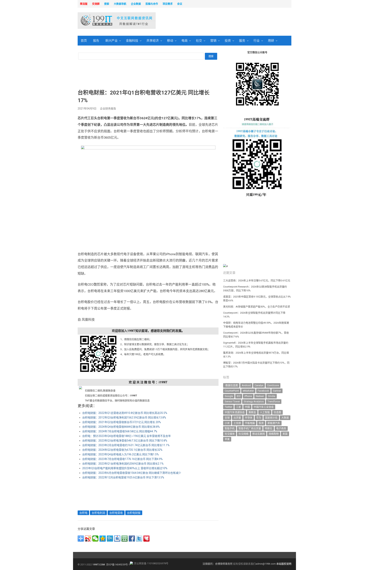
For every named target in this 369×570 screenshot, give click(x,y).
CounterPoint (232, 390)
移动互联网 (258, 433)
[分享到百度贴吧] (117, 538)
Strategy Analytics (254, 401)
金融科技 (132, 40)
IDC (239, 396)
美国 (285, 433)
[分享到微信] (95, 538)
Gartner (277, 390)
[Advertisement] (233, 21)
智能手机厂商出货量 (250, 428)
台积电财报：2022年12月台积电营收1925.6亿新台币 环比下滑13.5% (123, 477)
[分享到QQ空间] (103, 538)
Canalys (259, 385)
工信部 (237, 423)
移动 (170, 40)
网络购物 (274, 433)
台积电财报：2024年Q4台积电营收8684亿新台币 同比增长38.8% (121, 426)
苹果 (227, 439)
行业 (256, 40)
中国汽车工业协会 (264, 406)
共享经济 (152, 40)
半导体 (248, 417)
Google (229, 396)
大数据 (285, 417)
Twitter (228, 406)
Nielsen (260, 396)
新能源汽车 (274, 423)
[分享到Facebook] (132, 538)
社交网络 (243, 433)
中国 (247, 406)
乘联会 (252, 412)
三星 (238, 406)
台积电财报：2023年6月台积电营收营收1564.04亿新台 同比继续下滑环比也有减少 (131, 472)
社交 (199, 40)
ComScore (273, 385)
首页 (84, 40)
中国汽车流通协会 (235, 412)
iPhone (248, 396)
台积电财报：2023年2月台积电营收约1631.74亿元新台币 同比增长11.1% (126, 445)
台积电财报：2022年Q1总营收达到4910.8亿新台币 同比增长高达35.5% (124, 412)
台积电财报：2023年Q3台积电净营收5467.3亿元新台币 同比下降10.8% (124, 440)
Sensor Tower (232, 401)
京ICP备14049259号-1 (118, 564)
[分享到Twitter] (139, 538)
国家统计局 (271, 417)
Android (246, 385)
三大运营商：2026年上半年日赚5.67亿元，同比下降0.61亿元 (256, 280)
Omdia (271, 396)
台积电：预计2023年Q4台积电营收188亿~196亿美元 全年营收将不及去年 (126, 435)
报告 (96, 40)
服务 (242, 40)
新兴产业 (111, 40)
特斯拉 (268, 428)
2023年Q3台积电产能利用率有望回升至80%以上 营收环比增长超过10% (124, 468)
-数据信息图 (231, 385)
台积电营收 (116, 512)
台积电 (83, 512)
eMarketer (248, 390)
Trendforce (274, 401)
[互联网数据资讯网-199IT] (103, 20)
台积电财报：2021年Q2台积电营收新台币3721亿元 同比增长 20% (121, 422)
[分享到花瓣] (146, 538)
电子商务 (281, 428)
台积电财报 (133, 512)
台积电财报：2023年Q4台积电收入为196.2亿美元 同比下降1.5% (120, 454)
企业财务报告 (108, 108)
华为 (258, 417)
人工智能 (265, 412)
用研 (271, 40)
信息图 (277, 412)
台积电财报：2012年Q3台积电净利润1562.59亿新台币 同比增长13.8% (124, 417)
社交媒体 (230, 433)
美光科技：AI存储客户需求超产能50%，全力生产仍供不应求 (256, 306)
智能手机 (230, 428)
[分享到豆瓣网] (124, 538)
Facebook (263, 390)
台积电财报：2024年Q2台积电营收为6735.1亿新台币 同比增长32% (122, 449)
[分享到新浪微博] (88, 538)
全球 (227, 417)
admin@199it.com (266, 563)
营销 (213, 40)
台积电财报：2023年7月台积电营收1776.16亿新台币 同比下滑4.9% (122, 459)
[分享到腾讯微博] (110, 538)
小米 (227, 423)
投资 (228, 40)
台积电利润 (98, 512)
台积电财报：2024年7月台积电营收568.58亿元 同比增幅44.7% (119, 431)
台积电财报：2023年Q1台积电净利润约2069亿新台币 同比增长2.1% (123, 463)
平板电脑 (250, 423)
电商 (184, 40)
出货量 (237, 417)
